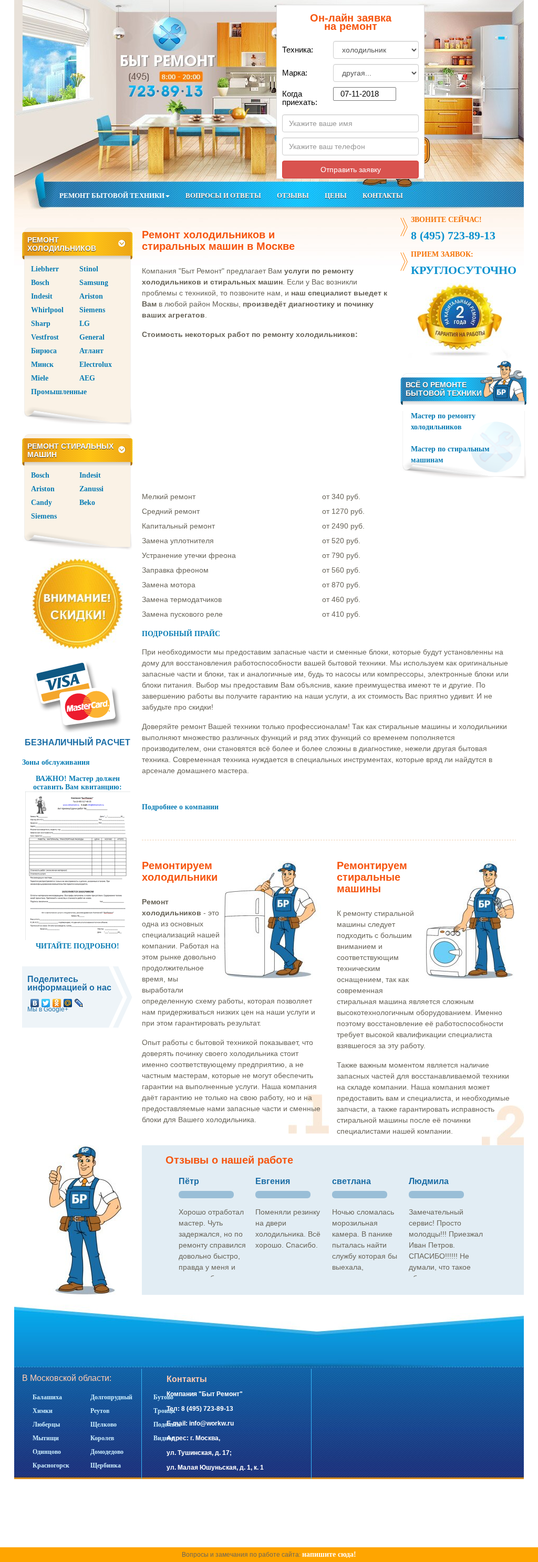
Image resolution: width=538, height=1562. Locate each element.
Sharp (40, 324)
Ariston (91, 296)
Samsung (93, 283)
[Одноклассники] (57, 1000)
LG (84, 324)
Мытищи (46, 1438)
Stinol (88, 269)
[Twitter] (45, 1000)
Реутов (99, 1411)
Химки (43, 1411)
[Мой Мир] (68, 1000)
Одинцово (47, 1451)
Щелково (103, 1424)
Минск (42, 364)
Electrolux (95, 364)
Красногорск (51, 1465)
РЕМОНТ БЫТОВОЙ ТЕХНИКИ (111, 195)
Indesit (42, 296)
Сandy (41, 502)
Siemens (92, 310)
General (92, 337)
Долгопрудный (111, 1397)
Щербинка (105, 1465)
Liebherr (45, 269)
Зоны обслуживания (56, 762)
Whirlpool (47, 310)
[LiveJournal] (79, 1000)
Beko (87, 502)
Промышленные (59, 392)
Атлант (91, 351)
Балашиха (47, 1397)
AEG (87, 378)
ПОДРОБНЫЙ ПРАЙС (181, 634)
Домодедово (106, 1451)
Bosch (40, 283)
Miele (39, 378)
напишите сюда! (329, 1554)
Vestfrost (45, 337)
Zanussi (91, 489)
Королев (102, 1438)
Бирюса (44, 351)
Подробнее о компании (180, 807)
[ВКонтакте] (34, 1000)
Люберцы (46, 1424)
